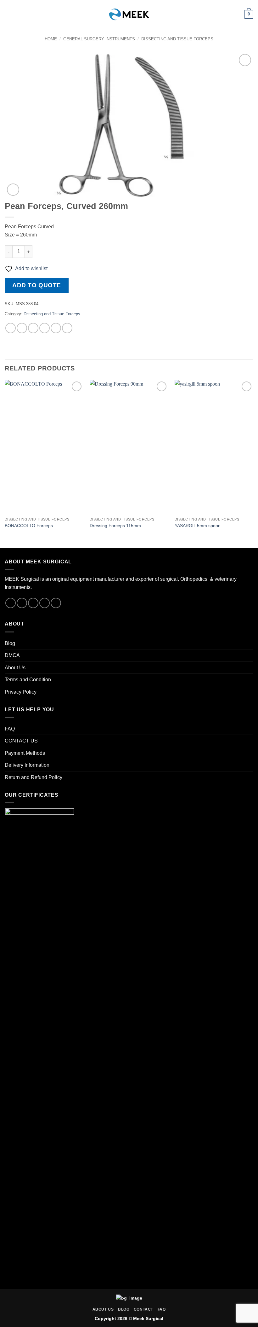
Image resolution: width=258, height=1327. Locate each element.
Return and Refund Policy (33, 777)
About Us (15, 667)
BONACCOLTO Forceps (29, 525)
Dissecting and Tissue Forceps (177, 39)
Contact (143, 1309)
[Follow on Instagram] (22, 603)
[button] (8, 14)
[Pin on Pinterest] (56, 328)
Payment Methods (25, 753)
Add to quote (36, 285)
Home (51, 39)
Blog (10, 643)
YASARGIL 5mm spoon (198, 525)
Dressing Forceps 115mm (115, 525)
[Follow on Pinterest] (56, 603)
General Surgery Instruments (99, 39)
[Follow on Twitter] (33, 603)
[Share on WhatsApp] (10, 328)
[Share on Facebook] (22, 328)
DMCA (12, 655)
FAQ (10, 728)
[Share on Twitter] (33, 328)
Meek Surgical (148, 1318)
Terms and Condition (28, 679)
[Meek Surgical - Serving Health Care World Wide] (129, 14)
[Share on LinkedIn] (67, 328)
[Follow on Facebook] (10, 603)
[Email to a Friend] (44, 328)
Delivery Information (27, 765)
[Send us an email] (44, 603)
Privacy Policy (20, 692)
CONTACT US (21, 740)
